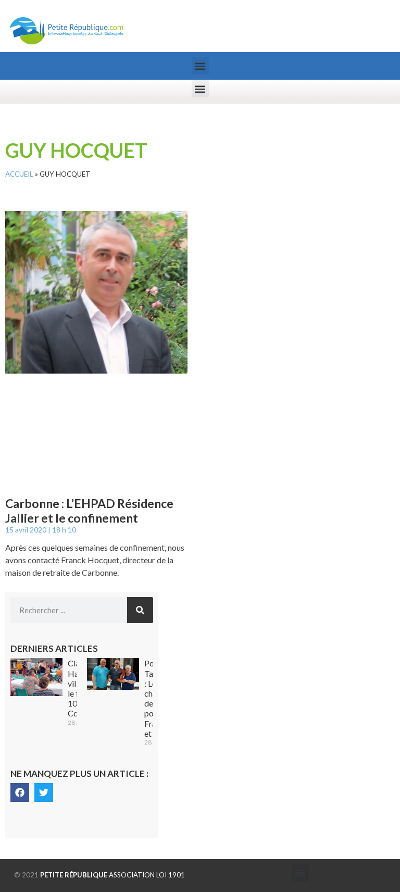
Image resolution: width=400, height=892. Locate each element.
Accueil (19, 174)
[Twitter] (43, 792)
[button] (200, 66)
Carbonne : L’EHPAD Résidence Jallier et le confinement (89, 510)
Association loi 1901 (112, 875)
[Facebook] (19, 792)
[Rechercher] (140, 610)
